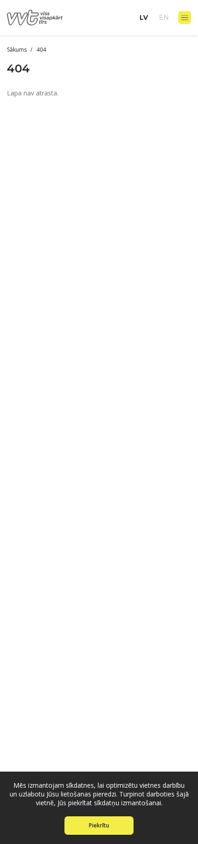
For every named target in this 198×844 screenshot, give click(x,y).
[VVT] (35, 17)
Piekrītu (99, 825)
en (164, 17)
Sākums (17, 49)
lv (144, 17)
